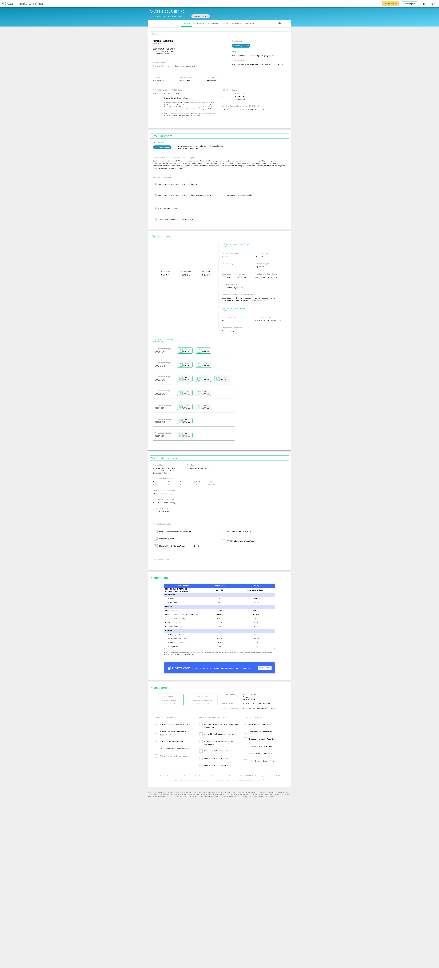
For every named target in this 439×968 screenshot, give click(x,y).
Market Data (236, 23)
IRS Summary (213, 23)
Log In (432, 4)
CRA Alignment (199, 23)
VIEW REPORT (264, 668)
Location (225, 23)
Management (249, 23)
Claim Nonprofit (409, 4)
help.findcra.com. (270, 796)
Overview (186, 23)
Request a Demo (390, 4)
